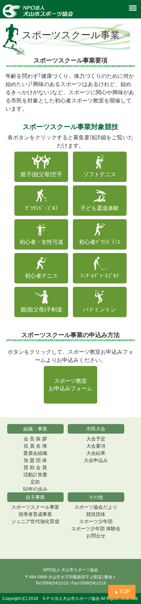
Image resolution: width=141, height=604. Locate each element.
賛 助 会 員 (35, 467)
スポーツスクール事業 (35, 507)
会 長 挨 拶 (35, 438)
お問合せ (95, 535)
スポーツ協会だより (95, 507)
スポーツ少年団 (96, 521)
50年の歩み (35, 489)
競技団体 (95, 514)
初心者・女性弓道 (41, 242)
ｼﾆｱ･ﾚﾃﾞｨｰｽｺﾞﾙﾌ (99, 276)
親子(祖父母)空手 (41, 174)
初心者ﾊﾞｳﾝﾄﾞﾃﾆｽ (99, 242)
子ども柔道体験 (99, 208)
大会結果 (95, 453)
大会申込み (96, 460)
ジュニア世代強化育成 (35, 521)
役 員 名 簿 (35, 446)
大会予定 (95, 438)
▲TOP (122, 591)
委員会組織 (35, 453)
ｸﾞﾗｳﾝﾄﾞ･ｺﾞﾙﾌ (41, 208)
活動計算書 (35, 474)
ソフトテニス (99, 174)
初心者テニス (41, 276)
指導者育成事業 (35, 514)
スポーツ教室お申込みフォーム (70, 384)
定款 (35, 481)
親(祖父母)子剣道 (41, 309)
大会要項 (95, 446)
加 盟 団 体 (35, 460)
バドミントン (99, 309)
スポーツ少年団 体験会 (95, 528)
